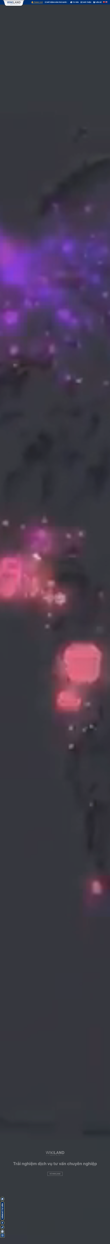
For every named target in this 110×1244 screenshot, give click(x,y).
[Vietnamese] (104, 2)
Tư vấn (76, 2)
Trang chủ (38, 2)
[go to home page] (2, 1198)
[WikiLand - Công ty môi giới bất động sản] (13, 3)
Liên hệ (98, 2)
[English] (106, 2)
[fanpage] (2, 1222)
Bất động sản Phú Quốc (57, 2)
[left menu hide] (2, 1235)
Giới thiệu (87, 2)
